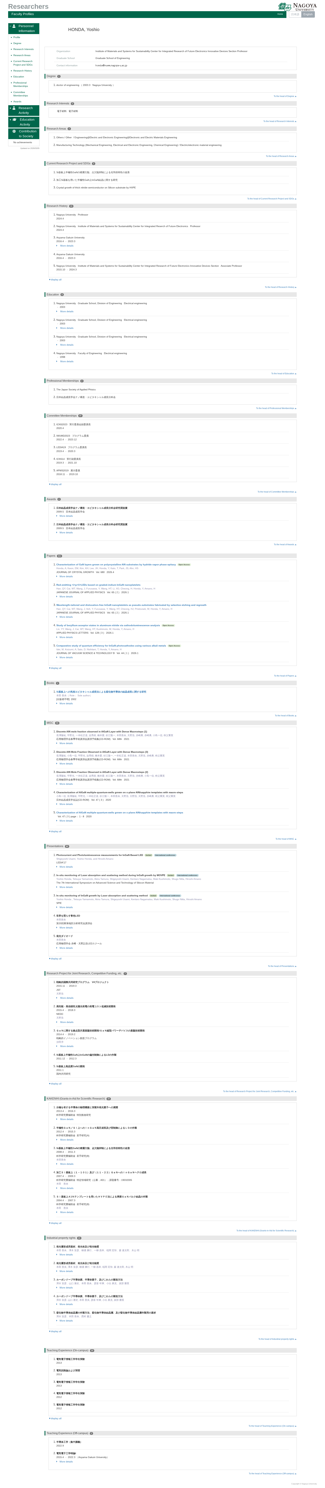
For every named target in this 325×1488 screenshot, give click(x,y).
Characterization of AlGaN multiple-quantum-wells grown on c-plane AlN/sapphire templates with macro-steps (119, 812)
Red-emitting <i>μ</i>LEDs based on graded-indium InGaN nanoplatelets (98, 584)
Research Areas (21, 55)
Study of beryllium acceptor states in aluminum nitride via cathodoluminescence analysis (108, 625)
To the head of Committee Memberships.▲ (277, 492)
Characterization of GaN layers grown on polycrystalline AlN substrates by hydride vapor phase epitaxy (116, 564)
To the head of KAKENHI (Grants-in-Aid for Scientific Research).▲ (266, 1230)
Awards (17, 101)
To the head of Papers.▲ (285, 676)
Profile (16, 37)
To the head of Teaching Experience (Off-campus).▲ (273, 1473)
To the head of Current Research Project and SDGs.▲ (272, 199)
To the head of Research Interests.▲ (280, 121)
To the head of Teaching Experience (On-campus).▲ (273, 1426)
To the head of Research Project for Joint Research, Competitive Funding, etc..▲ (260, 1091)
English (308, 14)
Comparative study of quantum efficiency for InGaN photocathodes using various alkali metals (111, 645)
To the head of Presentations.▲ (282, 966)
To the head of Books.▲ (286, 715)
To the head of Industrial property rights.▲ (277, 1339)
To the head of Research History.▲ (281, 287)
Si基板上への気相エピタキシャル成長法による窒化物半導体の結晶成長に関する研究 (101, 691)
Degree (17, 43)
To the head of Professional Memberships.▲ (276, 408)
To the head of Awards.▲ (285, 544)
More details (66, 245)
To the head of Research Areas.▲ (281, 156)
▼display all (55, 279)
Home (280, 14)
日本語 (295, 14)
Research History (22, 70)
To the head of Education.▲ (284, 373)
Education (18, 76)
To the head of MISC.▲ (286, 839)
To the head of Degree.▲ (285, 96)
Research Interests (23, 49)
